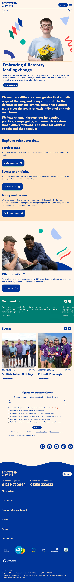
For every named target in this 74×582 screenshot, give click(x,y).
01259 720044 (14, 484)
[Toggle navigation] (70, 5)
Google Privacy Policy (41, 432)
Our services (7, 500)
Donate (63, 5)
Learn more (9, 288)
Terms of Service (54, 432)
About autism (8, 491)
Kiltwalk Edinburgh (50, 374)
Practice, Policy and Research (14, 510)
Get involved (7, 538)
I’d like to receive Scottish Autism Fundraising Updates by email (32, 413)
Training (32, 370)
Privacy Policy (7, 570)
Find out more (10, 85)
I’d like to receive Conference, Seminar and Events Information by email (35, 416)
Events (5, 519)
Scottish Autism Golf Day (17, 374)
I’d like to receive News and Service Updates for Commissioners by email (35, 422)
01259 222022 (41, 484)
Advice (5, 529)
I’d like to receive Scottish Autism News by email (27, 410)
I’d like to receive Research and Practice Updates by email (30, 419)
